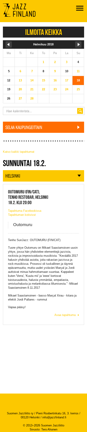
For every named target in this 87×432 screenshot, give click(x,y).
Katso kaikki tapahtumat (18, 151)
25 (78, 89)
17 (66, 80)
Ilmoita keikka (43, 32)
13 (20, 80)
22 (43, 89)
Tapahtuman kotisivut (22, 214)
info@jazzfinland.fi (54, 417)
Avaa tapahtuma (65, 315)
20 (20, 89)
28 (31, 98)
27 (20, 98)
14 (31, 80)
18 (78, 80)
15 (43, 80)
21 (31, 89)
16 (55, 80)
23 (55, 89)
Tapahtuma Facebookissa (24, 210)
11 (78, 71)
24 (66, 89)
